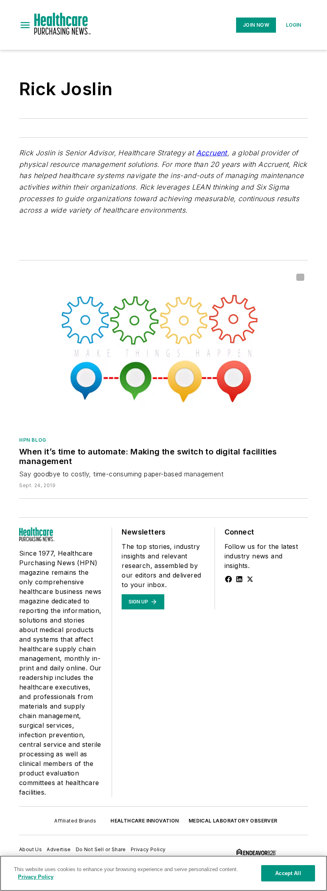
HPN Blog (32, 440)
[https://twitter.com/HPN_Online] (250, 579)
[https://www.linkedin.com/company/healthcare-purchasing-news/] (239, 579)
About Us (30, 849)
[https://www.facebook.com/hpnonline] (228, 579)
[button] (25, 25)
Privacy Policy (148, 849)
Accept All (288, 873)
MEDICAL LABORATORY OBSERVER (233, 821)
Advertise (59, 849)
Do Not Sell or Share (101, 849)
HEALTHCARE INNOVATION (144, 821)
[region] (163, 873)
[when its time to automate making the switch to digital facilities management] (163, 350)
